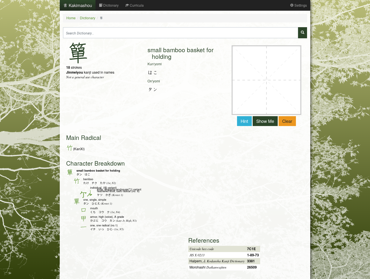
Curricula (136, 5)
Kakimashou (79, 5)
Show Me (265, 121)
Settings (300, 5)
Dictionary (110, 5)
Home (71, 17)
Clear (287, 121)
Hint (244, 121)
